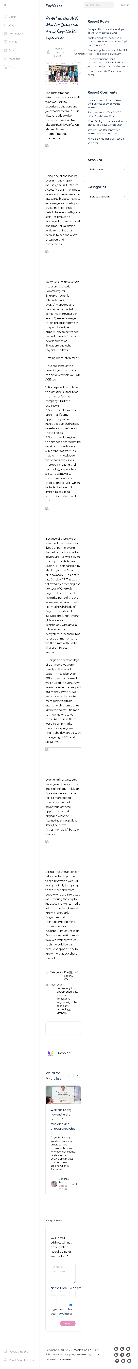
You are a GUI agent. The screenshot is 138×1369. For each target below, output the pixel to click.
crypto (66, 995)
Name (54, 1290)
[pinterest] (116, 1355)
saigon (61, 1002)
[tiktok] (128, 1355)
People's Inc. (53, 5)
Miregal (92, 138)
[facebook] (116, 1349)
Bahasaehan (95, 100)
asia (59, 995)
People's (59, 48)
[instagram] (122, 1349)
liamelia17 (93, 130)
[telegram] (122, 1355)
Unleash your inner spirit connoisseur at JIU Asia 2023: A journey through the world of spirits (108, 63)
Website (73, 1288)
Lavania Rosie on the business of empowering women (107, 104)
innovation (63, 998)
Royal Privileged (64, 1359)
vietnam (62, 1012)
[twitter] (123, 1361)
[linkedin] (128, 1349)
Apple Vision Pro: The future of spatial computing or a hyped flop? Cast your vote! (107, 41)
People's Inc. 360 (83, 1355)
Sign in (125, 5)
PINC (92, 1350)
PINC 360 (94, 1355)
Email (63, 1290)
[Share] (77, 973)
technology (63, 1009)
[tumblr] (117, 1361)
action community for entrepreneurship (67, 988)
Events (68, 972)
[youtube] (129, 1361)
